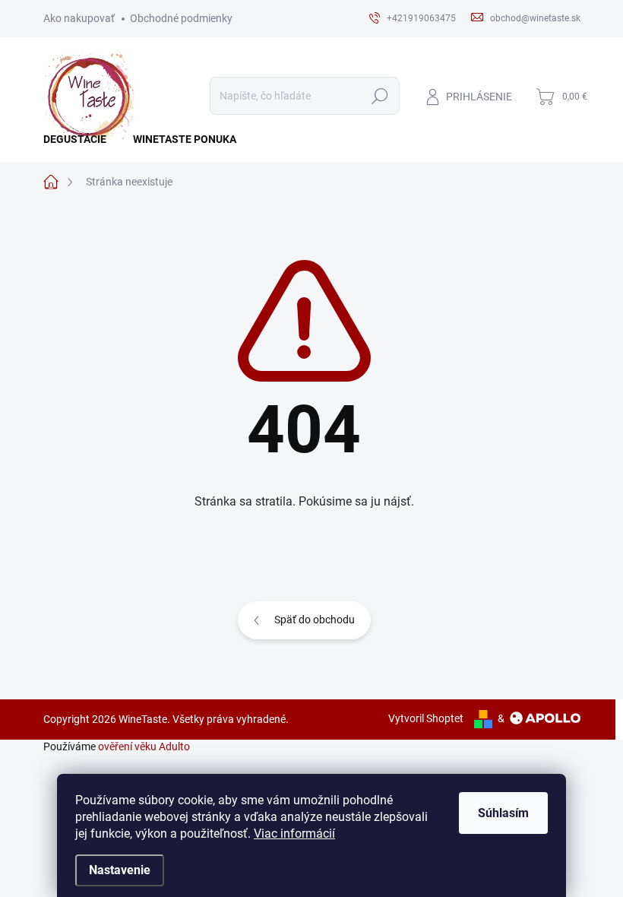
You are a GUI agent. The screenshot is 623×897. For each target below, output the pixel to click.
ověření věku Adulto (144, 746)
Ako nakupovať (79, 18)
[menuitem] (80, 139)
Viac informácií (294, 833)
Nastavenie (119, 870)
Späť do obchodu (314, 619)
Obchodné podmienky (181, 18)
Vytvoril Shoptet (425, 718)
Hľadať (379, 96)
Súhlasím (503, 813)
